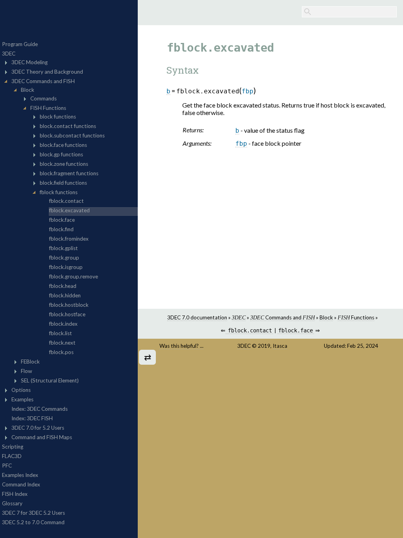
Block (326, 317)
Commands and (282, 317)
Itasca (280, 346)
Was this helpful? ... (181, 346)
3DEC (244, 346)
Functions (356, 317)
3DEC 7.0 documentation (197, 317)
